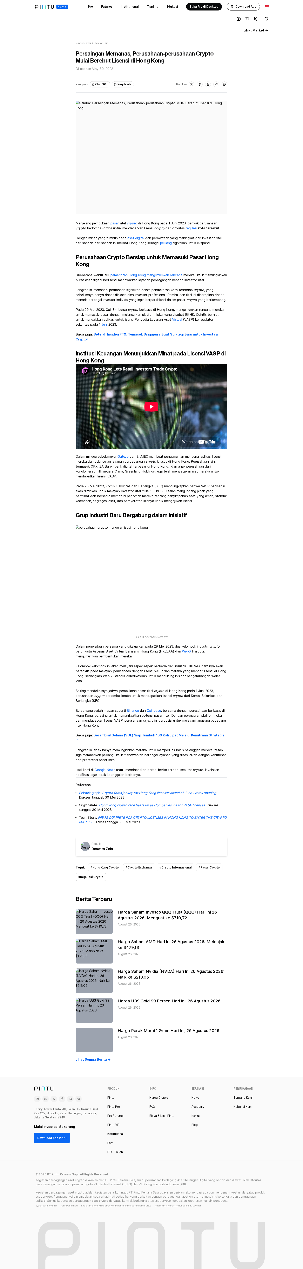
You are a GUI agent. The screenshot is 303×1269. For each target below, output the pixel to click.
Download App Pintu (52, 1138)
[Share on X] (191, 84)
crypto (132, 223)
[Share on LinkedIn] (208, 84)
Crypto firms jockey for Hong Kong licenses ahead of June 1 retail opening (159, 793)
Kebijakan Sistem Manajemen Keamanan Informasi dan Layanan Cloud (116, 1205)
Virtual (177, 320)
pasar (114, 223)
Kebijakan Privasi (69, 1205)
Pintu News (83, 43)
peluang (166, 243)
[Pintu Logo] (51, 7)
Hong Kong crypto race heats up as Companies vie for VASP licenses (152, 805)
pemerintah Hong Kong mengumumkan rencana (146, 275)
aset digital (135, 238)
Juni (104, 324)
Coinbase (154, 711)
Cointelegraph (89, 793)
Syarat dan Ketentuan (46, 1205)
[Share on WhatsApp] (224, 84)
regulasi (191, 228)
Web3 (186, 651)
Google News (105, 770)
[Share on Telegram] (216, 84)
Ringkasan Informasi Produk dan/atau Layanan (178, 1205)
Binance (133, 711)
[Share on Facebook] (200, 84)
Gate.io (123, 457)
